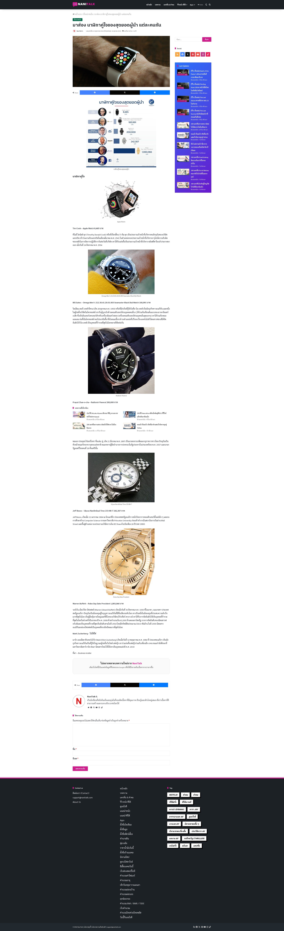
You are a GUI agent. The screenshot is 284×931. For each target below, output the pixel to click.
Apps (191, 5)
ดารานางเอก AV (176, 816)
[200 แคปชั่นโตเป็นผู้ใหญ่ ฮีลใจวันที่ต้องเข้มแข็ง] (183, 185)
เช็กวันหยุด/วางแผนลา (130, 884)
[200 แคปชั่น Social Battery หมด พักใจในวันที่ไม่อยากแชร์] (183, 172)
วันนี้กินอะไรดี (126, 917)
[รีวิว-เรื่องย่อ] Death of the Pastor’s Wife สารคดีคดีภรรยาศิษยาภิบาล (200, 74)
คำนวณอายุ (125, 880)
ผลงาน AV (173, 838)
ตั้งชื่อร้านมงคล (126, 852)
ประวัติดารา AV (198, 831)
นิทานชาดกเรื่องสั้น (177, 831)
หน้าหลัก (149, 5)
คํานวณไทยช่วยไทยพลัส (130, 912)
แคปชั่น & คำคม (169, 5)
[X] (94, 707)
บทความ (158, 5)
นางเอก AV (174, 824)
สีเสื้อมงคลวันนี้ (126, 866)
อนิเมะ (185, 845)
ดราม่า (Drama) (176, 809)
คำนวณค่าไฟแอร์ (127, 875)
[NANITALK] (84, 4)
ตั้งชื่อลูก (123, 829)
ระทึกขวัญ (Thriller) (194, 838)
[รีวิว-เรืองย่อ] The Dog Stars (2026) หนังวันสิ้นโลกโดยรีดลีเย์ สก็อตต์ (200, 87)
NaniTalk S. (80, 31)
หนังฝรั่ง (172, 845)
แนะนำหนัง (125, 810)
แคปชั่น (196, 845)
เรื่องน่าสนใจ (88, 14)
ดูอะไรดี (123, 806)
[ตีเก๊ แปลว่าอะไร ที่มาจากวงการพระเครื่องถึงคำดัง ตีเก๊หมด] (183, 145)
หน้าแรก (78, 14)
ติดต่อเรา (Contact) (81, 793)
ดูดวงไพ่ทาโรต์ (126, 861)
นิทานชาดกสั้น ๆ (191, 824)
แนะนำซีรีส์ (125, 815)
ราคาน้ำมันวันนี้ (127, 847)
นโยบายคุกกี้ (87, 927)
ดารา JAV (193, 809)
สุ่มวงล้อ (123, 843)
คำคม (185, 794)
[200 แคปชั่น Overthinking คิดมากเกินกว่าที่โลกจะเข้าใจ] (183, 159)
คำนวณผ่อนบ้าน (127, 889)
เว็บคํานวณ (125, 908)
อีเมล (75, 758)
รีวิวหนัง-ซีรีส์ (181, 5)
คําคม (195, 794)
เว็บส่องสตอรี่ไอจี (127, 871)
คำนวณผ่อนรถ (126, 894)
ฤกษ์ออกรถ (125, 898)
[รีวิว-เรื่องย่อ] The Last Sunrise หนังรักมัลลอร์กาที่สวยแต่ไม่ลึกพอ (199, 114)
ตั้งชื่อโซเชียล (126, 824)
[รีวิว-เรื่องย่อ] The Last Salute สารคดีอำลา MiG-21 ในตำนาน (200, 100)
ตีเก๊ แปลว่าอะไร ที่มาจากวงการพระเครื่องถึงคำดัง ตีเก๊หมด (199, 147)
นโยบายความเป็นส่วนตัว (99, 927)
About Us (77, 802)
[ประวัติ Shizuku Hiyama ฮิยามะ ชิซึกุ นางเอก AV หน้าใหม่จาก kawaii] (79, 414)
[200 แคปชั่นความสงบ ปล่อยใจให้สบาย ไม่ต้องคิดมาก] (79, 426)
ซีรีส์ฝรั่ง (172, 802)
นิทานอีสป (124, 857)
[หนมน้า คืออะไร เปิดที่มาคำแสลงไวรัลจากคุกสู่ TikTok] (129, 426)
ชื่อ (75, 749)
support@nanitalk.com (83, 797)
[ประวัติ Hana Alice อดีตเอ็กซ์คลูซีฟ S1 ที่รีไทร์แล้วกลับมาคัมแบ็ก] (129, 414)
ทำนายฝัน (124, 838)
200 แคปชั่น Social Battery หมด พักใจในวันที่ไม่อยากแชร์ (200, 173)
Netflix (173, 794)
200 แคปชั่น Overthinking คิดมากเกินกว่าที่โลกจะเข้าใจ (199, 160)
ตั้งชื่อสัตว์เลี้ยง (126, 833)
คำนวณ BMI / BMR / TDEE (132, 903)
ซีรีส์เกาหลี (186, 802)
